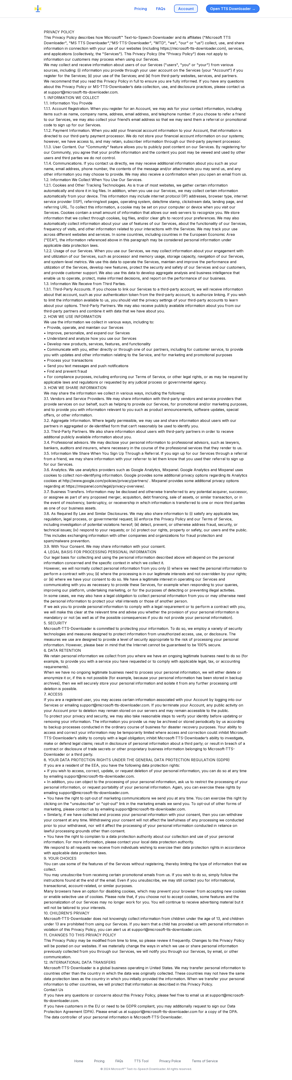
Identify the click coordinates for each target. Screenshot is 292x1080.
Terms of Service (205, 1061)
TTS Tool (141, 1061)
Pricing (140, 8)
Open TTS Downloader (233, 8)
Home (78, 1061)
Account (186, 8)
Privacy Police (170, 1061)
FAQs (160, 8)
